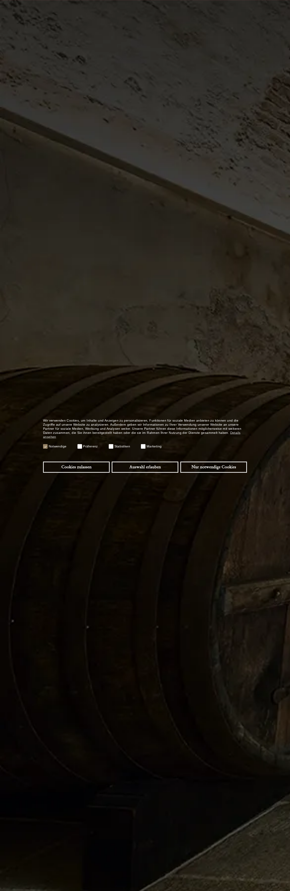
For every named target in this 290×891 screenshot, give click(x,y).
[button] (45, 446)
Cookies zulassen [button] (76, 467)
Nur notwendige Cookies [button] (213, 467)
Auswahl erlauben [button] (145, 467)
